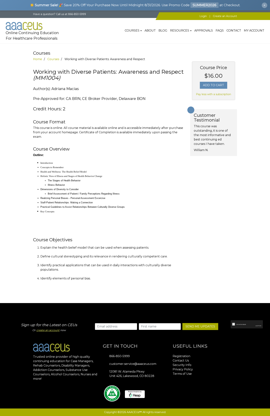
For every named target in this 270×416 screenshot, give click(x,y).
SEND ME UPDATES (200, 326)
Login (203, 16)
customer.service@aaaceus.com (132, 364)
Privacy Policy (183, 369)
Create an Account (225, 16)
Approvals (203, 30)
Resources (179, 30)
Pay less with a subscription (213, 94)
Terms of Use (182, 373)
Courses (132, 30)
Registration (181, 356)
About (150, 30)
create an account (48, 330)
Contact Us (181, 360)
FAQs (220, 30)
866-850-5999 (119, 356)
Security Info (182, 365)
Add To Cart (213, 85)
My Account (254, 30)
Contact (233, 30)
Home (37, 59)
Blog (163, 30)
